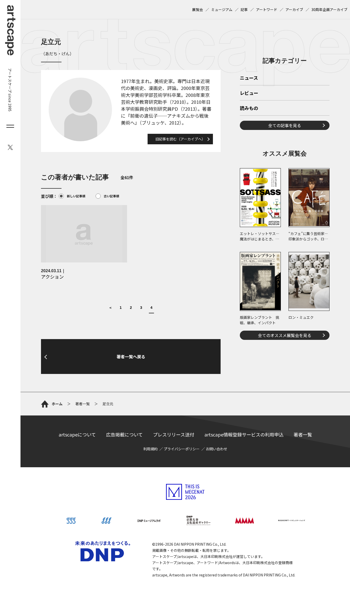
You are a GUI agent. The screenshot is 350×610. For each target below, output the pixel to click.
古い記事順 (111, 196)
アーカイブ (294, 9)
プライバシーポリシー (182, 448)
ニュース (249, 78)
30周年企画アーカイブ (329, 9)
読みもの (249, 108)
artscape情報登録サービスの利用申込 (243, 434)
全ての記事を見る (284, 125)
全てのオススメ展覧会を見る (284, 335)
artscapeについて (77, 434)
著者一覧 (303, 434)
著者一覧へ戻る (131, 356)
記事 (244, 9)
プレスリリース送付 (173, 434)
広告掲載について (124, 434)
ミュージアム (221, 9)
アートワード (266, 9)
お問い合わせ (216, 448)
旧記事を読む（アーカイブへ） (180, 138)
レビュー (249, 93)
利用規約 (150, 448)
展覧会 (197, 9)
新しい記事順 (76, 196)
